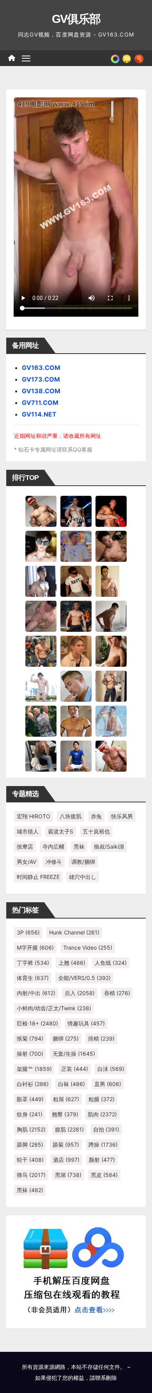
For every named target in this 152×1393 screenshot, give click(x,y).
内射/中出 (36, 993)
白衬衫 (33, 1084)
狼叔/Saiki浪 (109, 846)
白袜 (71, 1084)
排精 (101, 1038)
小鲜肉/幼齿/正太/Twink (54, 1008)
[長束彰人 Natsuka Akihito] (76, 756)
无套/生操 (74, 1053)
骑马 (31, 1175)
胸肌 (31, 1129)
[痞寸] (76, 616)
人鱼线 (111, 962)
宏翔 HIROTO (33, 816)
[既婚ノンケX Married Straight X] (40, 616)
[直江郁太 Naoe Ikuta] (111, 756)
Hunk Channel (74, 932)
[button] (139, 58)
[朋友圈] (115, 58)
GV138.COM (41, 391)
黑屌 (68, 1175)
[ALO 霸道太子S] (111, 616)
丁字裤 (33, 962)
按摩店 (25, 846)
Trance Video (87, 947)
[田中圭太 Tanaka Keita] (111, 651)
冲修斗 (54, 861)
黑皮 (104, 1175)
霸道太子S (60, 831)
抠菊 (30, 1038)
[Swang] (111, 511)
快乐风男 (122, 816)
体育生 (33, 978)
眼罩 (30, 1099)
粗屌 (66, 1099)
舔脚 (30, 1144)
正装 (74, 1068)
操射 (30, 1053)
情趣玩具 (86, 1023)
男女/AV (26, 861)
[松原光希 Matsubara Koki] (111, 546)
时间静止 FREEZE (38, 876)
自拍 (106, 1129)
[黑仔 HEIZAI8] (40, 651)
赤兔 (96, 816)
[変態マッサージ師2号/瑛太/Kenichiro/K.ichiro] (111, 581)
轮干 (30, 1159)
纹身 (29, 1114)
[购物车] (126, 58)
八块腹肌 (70, 816)
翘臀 (65, 1114)
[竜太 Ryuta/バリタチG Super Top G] (76, 581)
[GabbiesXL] (76, 686)
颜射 (102, 1159)
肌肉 (102, 1114)
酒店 (66, 1159)
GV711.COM (40, 402)
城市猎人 (28, 831)
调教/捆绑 (83, 861)
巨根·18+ (37, 1023)
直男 (107, 1084)
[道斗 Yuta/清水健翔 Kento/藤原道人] (76, 651)
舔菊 (66, 1144)
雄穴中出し (82, 876)
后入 (80, 993)
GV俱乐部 (76, 19)
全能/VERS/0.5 (84, 978)
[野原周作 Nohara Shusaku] (76, 721)
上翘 (71, 962)
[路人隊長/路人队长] (111, 686)
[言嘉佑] (40, 581)
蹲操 (103, 1144)
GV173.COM (41, 379)
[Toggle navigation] (26, 58)
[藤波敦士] (111, 721)
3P (28, 932)
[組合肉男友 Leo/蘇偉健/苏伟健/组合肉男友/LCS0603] (76, 546)
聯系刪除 (106, 1377)
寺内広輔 (53, 846)
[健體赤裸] (40, 686)
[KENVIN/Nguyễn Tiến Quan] (76, 511)
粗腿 (101, 1099)
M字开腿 (35, 947)
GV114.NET (39, 414)
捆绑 (66, 1038)
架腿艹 (34, 1068)
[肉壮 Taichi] (40, 721)
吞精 (117, 993)
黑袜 (79, 846)
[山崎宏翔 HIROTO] (40, 511)
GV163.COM (41, 367)
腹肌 (69, 1129)
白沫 (110, 1068)
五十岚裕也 (96, 831)
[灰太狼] (40, 756)
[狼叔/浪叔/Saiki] (40, 546)
